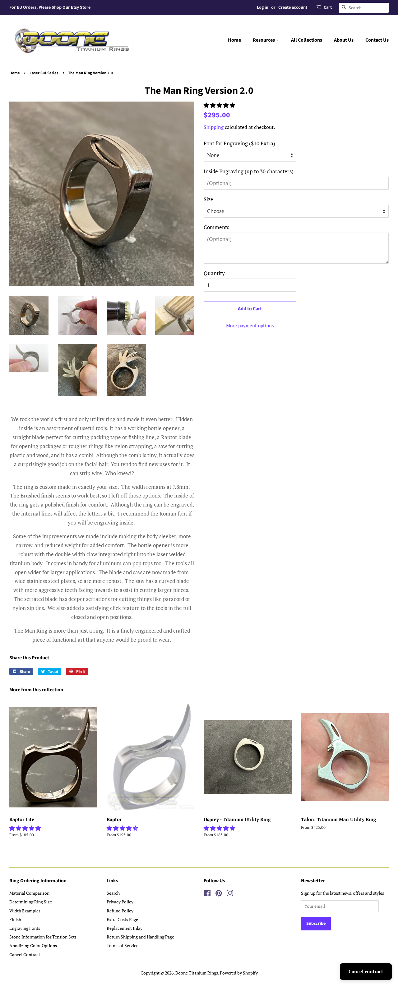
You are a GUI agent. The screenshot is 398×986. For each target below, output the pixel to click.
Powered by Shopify (239, 973)
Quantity (214, 273)
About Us (344, 40)
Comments (216, 227)
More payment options (250, 325)
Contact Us (377, 40)
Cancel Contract (24, 954)
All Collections (306, 40)
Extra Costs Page (122, 919)
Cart (328, 7)
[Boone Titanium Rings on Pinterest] (218, 894)
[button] (220, 105)
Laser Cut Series (44, 73)
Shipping (214, 127)
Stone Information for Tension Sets (42, 937)
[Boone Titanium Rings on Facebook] (207, 894)
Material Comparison (29, 893)
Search (113, 893)
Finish (15, 919)
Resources (264, 40)
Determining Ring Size (30, 902)
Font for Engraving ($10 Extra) (239, 143)
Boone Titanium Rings (196, 973)
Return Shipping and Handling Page (140, 937)
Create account (292, 7)
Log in (262, 7)
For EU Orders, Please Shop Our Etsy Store (49, 7)
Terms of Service (122, 945)
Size (208, 199)
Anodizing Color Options (33, 945)
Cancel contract (366, 971)
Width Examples (24, 911)
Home (234, 40)
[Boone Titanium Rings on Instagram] (229, 894)
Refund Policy (120, 911)
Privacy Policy (120, 902)
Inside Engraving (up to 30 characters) (249, 171)
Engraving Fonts (24, 928)
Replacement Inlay (124, 928)
